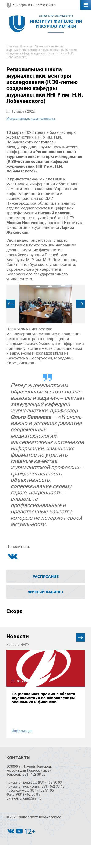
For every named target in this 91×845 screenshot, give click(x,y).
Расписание (46, 576)
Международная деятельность (30, 119)
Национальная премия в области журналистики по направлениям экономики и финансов (43, 698)
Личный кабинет (45, 591)
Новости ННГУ (17, 645)
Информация (22, 731)
